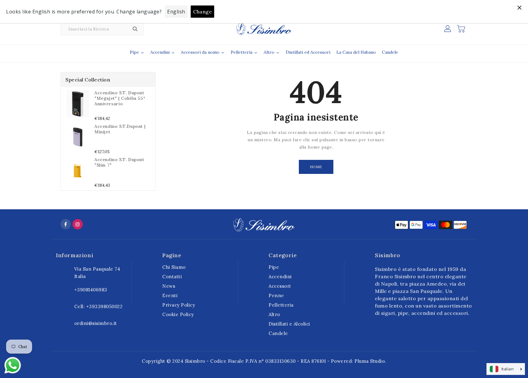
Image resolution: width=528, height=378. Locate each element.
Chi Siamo (174, 267)
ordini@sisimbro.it (95, 323)
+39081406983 (90, 290)
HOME (316, 166)
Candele (278, 333)
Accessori (280, 286)
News (168, 286)
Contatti (172, 276)
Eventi (170, 295)
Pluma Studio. (370, 361)
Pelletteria (281, 305)
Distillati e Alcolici (289, 324)
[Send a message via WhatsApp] (12, 365)
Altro (274, 314)
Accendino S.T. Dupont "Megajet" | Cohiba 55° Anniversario (119, 98)
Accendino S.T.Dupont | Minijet (119, 129)
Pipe (274, 267)
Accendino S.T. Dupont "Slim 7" (119, 162)
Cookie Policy (178, 314)
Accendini (280, 276)
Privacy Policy (178, 305)
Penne (276, 295)
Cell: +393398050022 (98, 306)
